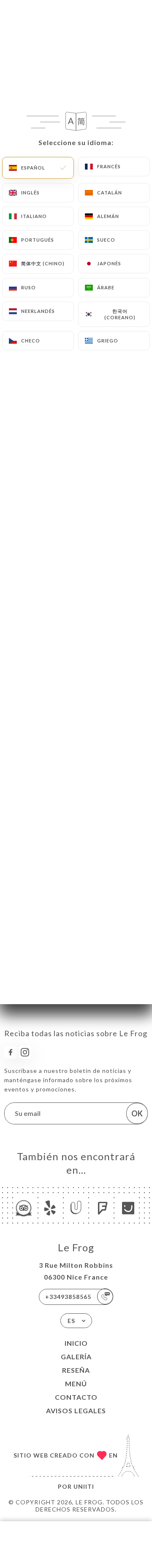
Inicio (76, 1343)
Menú (76, 1384)
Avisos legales (76, 1411)
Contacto (76, 1397)
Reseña (76, 1370)
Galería (76, 1357)
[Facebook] (10, 1052)
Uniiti (83, 1486)
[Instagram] (25, 1052)
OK (137, 1113)
